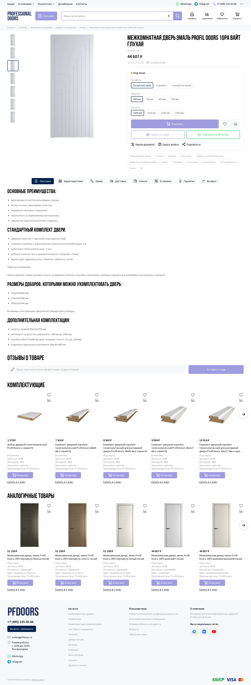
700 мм (149, 99)
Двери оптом (75, 639)
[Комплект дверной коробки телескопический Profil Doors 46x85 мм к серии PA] (77, 414)
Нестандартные (228, 162)
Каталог (23, 27)
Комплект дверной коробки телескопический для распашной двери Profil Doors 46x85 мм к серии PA (125, 448)
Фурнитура (74, 619)
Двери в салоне (77, 665)
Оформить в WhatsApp (216, 134)
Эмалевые (178, 162)
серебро (161, 85)
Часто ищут (186, 156)
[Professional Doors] (19, 16)
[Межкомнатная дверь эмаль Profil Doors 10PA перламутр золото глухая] (77, 525)
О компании (197, 608)
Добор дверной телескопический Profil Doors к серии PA (27, 446)
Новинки (73, 649)
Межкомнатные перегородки (85, 624)
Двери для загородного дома (143, 162)
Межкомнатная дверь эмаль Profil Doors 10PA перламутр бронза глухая (28, 557)
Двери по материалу (66, 27)
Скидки (159, 156)
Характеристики (73, 181)
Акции (11, 4)
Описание (45, 181)
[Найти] (177, 16)
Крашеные (193, 162)
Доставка (120, 181)
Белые (165, 162)
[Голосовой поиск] (169, 16)
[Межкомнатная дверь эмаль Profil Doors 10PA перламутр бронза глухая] (29, 525)
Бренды (172, 156)
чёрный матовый (181, 85)
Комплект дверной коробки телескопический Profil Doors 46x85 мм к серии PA (75, 448)
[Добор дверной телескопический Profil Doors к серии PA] (29, 414)
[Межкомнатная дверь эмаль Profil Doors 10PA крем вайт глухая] (173, 525)
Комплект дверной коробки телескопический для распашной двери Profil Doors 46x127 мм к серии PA (220, 448)
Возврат (212, 181)
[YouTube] (214, 632)
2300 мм (179, 113)
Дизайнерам (65, 4)
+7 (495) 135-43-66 (226, 4)
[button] (22, 86)
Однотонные (209, 162)
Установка (165, 181)
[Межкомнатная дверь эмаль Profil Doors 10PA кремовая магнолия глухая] (221, 525)
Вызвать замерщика (21, 628)
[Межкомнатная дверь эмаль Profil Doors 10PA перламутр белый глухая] (125, 525)
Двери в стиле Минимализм (210, 156)
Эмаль (83, 27)
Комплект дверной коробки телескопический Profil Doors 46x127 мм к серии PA (172, 448)
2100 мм (151, 113)
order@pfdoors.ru (22, 637)
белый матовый (142, 85)
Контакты (81, 4)
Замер (99, 181)
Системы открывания (80, 629)
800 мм (162, 99)
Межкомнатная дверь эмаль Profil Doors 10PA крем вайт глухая (170, 557)
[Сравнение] (235, 123)
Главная (11, 27)
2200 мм (165, 113)
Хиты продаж (75, 655)
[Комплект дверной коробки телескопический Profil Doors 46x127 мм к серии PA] (173, 414)
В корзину (22, 475)
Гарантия (189, 181)
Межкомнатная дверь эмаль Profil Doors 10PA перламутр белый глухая (123, 557)
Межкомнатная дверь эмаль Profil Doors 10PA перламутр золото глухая (76, 557)
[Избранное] (224, 123)
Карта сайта (38, 679)
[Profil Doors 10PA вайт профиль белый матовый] (72, 86)
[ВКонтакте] (204, 632)
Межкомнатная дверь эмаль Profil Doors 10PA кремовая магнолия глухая (220, 557)
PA (141, 168)
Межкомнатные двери (41, 27)
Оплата (143, 181)
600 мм (137, 99)
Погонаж (73, 634)
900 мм (175, 99)
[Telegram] (194, 632)
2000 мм (137, 113)
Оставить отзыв (216, 369)
